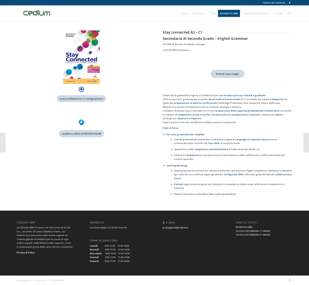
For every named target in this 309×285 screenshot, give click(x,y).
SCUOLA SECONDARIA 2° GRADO (253, 234)
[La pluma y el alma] (3, 142)
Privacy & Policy (26, 252)
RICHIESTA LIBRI (244, 227)
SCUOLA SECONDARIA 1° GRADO (253, 231)
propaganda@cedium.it (175, 227)
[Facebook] (289, 2)
